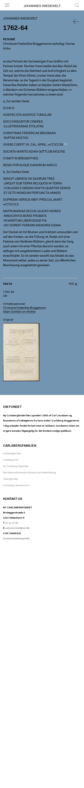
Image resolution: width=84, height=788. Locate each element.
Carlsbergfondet (12, 453)
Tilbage (76, 22)
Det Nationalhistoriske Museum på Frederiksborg (29, 473)
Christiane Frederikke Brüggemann (24, 308)
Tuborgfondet (10, 479)
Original (8, 320)
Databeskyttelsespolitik (16, 538)
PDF (71, 284)
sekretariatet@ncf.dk (17, 528)
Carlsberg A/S (10, 460)
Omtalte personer (14, 304)
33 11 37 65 (11, 523)
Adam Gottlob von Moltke (19, 312)
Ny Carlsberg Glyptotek (16, 466)
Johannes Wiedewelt (42, 6)
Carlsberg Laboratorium (16, 485)
